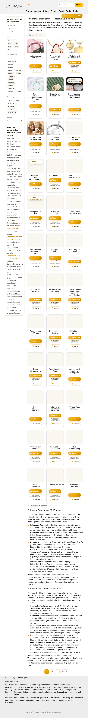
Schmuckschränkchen (57, 485)
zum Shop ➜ (35, 66)
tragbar (10, 92)
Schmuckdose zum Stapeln (55, 448)
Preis (68, 11)
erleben (10, 64)
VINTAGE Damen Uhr (35, 486)
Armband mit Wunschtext (74, 486)
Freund (17, 100)
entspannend (12, 61)
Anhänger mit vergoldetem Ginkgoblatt (74, 371)
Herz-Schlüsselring (74, 448)
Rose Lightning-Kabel (55, 370)
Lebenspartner (12, 103)
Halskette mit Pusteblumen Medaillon (55, 409)
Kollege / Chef (12, 112)
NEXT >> (64, 671)
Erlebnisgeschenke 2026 (72, 16)
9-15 (14, 40)
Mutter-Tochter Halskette (74, 138)
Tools (75, 11)
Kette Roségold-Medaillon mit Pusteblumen (74, 96)
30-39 (9, 46)
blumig (10, 58)
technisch (11, 88)
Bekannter (11, 109)
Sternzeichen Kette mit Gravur (74, 213)
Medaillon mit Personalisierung (74, 57)
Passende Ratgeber (37, 35)
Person (29, 11)
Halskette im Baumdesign (55, 95)
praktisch (11, 79)
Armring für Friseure (35, 290)
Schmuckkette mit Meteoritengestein (36, 177)
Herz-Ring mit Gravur (74, 250)
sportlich (10, 85)
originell (18, 73)
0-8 (9, 40)
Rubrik (46, 11)
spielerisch (11, 82)
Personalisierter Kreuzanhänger (75, 176)
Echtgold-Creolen (55, 250)
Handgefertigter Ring (35, 213)
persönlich (11, 76)
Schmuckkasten (55, 175)
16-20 (9, 43)
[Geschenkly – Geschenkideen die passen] (14, 6)
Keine (10, 100)
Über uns (50, 712)
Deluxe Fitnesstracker (35, 370)
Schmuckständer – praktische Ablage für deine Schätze (74, 292)
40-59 (16, 46)
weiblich (10, 32)
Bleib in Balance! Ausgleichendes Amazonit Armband (35, 97)
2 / (52, 671)
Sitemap (59, 712)
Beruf (61, 11)
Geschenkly (10, 678)
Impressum (29, 712)
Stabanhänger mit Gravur (35, 332)
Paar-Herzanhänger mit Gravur (35, 409)
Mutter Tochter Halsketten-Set (35, 138)
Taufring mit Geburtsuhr (55, 138)
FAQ (55, 712)
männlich (11, 29)
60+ (9, 49)
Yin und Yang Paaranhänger (74, 408)
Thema (54, 11)
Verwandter (11, 106)
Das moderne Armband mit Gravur (35, 251)
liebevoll (18, 70)
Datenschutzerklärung (39, 712)
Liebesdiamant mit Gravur (35, 57)
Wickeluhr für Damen (75, 332)
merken (36, 71)
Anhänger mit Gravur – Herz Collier (55, 58)
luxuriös (10, 73)
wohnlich (18, 92)
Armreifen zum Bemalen (35, 448)
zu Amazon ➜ (74, 62)
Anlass (37, 11)
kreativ (10, 70)
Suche (78, 5)
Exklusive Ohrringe (55, 213)
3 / (57, 671)
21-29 (16, 43)
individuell (11, 67)
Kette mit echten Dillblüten (55, 290)
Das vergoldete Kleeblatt (55, 332)
